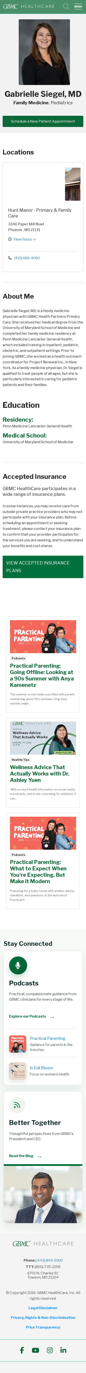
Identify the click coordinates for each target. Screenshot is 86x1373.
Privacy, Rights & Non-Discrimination (43, 1318)
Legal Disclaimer (43, 1308)
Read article (43, 664)
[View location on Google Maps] (35, 184)
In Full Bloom (41, 1068)
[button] (79, 6)
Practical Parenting (47, 1038)
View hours (23, 239)
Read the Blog (25, 1156)
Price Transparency (43, 1327)
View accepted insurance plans (38, 566)
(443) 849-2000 (49, 1260)
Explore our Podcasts (32, 1016)
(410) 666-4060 (26, 258)
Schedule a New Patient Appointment (43, 121)
